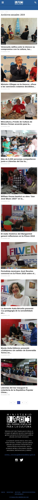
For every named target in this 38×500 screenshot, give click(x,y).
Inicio (2, 12)
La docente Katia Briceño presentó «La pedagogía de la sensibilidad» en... (17, 310)
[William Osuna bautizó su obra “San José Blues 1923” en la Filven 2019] (19, 180)
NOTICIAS (17, 492)
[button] (35, 2)
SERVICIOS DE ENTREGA (28, 492)
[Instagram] (16, 460)
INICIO (3, 492)
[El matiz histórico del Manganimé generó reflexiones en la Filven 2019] (19, 218)
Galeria (3, 43)
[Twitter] (21, 460)
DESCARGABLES (19, 494)
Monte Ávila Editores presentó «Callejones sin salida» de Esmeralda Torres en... (18, 350)
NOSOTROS (10, 492)
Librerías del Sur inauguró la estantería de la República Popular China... (17, 390)
